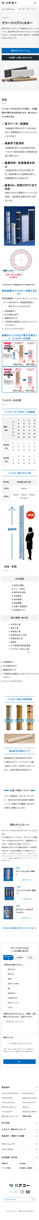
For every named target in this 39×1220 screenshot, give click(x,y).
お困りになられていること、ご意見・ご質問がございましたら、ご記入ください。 (19, 1015)
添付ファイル (8, 1037)
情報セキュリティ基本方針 (26, 1211)
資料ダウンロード (31, 9)
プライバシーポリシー (12, 1211)
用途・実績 (22, 9)
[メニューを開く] (35, 3)
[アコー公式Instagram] (22, 1192)
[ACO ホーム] (9, 3)
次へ (19, 1062)
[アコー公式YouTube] (28, 1192)
